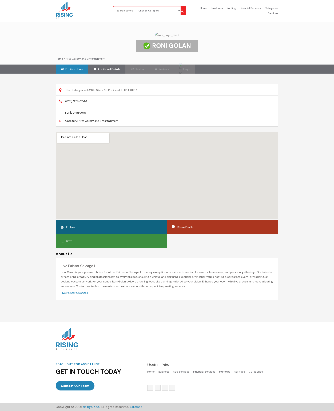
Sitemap (136, 407)
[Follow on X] (158, 388)
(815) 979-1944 (76, 101)
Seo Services (181, 371)
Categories (271, 8)
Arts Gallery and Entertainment (85, 59)
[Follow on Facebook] (150, 388)
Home (203, 8)
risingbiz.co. (91, 407)
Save (69, 241)
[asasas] (183, 10)
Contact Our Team (75, 386)
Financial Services (250, 8)
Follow (70, 227)
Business (163, 371)
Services (273, 13)
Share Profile (185, 227)
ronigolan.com (75, 112)
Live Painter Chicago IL (75, 293)
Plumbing (224, 371)
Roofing (231, 8)
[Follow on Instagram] (165, 388)
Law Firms (217, 8)
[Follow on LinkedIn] (172, 388)
